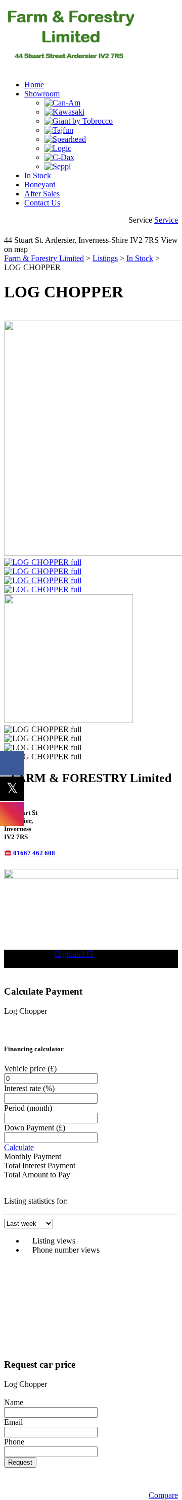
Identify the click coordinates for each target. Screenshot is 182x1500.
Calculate (19, 1147)
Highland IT (74, 954)
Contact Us (42, 202)
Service (166, 220)
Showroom (42, 93)
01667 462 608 (34, 853)
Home (34, 84)
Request (20, 1462)
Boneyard (40, 184)
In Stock (37, 175)
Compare (163, 1495)
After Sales (42, 193)
